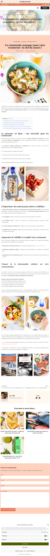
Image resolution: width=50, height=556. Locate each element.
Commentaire (4, 491)
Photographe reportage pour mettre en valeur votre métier (37, 432)
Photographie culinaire (7, 26)
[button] (48, 525)
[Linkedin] (46, 4)
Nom (2, 474)
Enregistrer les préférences (25, 551)
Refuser (25, 547)
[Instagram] (43, 4)
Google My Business (40, 245)
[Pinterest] (48, 4)
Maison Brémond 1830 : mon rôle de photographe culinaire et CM (12, 457)
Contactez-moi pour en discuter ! (9, 344)
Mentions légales (28, 554)
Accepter (25, 544)
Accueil (4, 14)
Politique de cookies (22, 554)
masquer (10, 118)
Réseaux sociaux (16, 26)
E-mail (2, 480)
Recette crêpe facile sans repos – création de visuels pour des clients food (12, 432)
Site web (2, 485)
